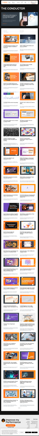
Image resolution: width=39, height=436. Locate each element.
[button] (18, 2)
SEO (36, 424)
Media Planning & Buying (34, 421)
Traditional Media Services (34, 423)
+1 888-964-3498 (10, 427)
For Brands (9, 2)
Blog (28, 2)
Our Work (25, 2)
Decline (28, 432)
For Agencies (13, 2)
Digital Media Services (34, 422)
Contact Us (28, 428)
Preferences (21, 432)
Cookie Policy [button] (11, 433)
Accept (34, 432)
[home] (4, 2)
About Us (22, 2)
